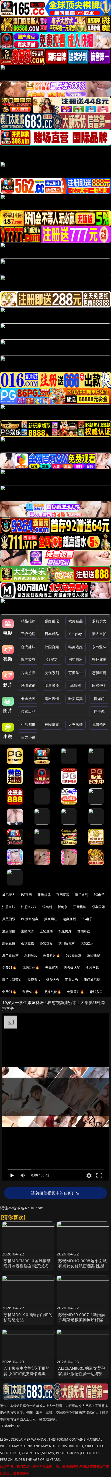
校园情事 (52, 724)
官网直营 (63, 894)
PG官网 (26, 894)
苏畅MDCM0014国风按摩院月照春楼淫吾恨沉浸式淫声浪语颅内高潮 (28, 1266)
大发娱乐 (87, 943)
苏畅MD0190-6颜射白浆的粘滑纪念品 (28, 1317)
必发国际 (46, 943)
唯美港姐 (75, 646)
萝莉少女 (99, 621)
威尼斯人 (8, 894)
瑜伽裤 (75, 685)
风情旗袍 (28, 685)
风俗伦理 (99, 724)
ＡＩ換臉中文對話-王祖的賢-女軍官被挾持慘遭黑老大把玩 (27, 1373)
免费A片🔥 (30, 991)
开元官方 (51, 967)
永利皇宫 (30, 955)
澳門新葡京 (10, 955)
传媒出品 (28, 711)
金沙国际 (92, 967)
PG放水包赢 (30, 919)
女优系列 (52, 672)
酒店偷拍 (8, 931)
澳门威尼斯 (92, 979)
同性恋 (99, 711)
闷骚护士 (99, 685)
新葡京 (62, 907)
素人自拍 (99, 633)
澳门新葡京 (66, 943)
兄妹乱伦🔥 (52, 991)
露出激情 (52, 698)
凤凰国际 (8, 919)
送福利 (47, 907)
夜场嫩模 (27, 943)
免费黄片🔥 (75, 991)
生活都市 (28, 724)
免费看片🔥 (51, 955)
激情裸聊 (93, 955)
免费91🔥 (9, 991)
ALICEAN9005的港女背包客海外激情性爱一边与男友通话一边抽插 (82, 1373)
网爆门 (99, 698)
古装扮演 (28, 672)
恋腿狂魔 (99, 672)
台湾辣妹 (28, 646)
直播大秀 (71, 979)
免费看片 (34, 979)
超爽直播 (69, 919)
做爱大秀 (53, 979)
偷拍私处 (83, 931)
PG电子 (99, 894)
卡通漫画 (28, 698)
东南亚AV (99, 646)
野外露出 (99, 659)
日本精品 (52, 633)
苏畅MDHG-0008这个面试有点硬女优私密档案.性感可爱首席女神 (82, 1266)
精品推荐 (28, 621)
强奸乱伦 (52, 621)
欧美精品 (75, 621)
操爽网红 (50, 919)
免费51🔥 (9, 967)
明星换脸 (52, 685)
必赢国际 (98, 907)
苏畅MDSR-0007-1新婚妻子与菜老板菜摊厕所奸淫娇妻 (82, 1319)
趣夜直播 (8, 943)
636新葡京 (73, 955)
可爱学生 (75, 672)
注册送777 (29, 907)
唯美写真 (75, 698)
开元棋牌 (44, 894)
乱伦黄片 (65, 931)
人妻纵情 (75, 724)
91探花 (51, 659)
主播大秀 (27, 931)
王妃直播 (46, 931)
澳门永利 (81, 894)
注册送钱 (8, 907)
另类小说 (28, 737)
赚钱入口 (96, 991)
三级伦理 (28, 633)
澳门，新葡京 (12, 979)
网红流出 (75, 659)
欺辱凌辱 (28, 659)
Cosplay (75, 633)
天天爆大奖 (72, 967)
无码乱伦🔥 (31, 967)
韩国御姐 (52, 646)
